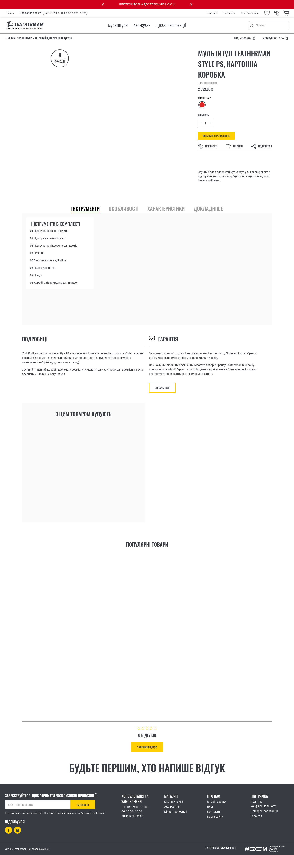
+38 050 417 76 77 (30, 13)
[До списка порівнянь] (74, 502)
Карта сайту (215, 816)
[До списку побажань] (64, 501)
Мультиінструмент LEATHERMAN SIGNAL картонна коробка (84, 668)
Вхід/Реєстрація (250, 13)
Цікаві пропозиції (171, 25)
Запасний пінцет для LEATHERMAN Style (54, 480)
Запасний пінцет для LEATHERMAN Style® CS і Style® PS (112, 480)
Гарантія (256, 816)
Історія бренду (216, 801)
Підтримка (229, 13)
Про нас (212, 13)
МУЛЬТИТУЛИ (118, 25)
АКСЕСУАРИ (142, 25)
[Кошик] (286, 13)
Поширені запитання (264, 811)
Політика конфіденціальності (263, 804)
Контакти (213, 811)
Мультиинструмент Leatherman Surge (190, 666)
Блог (210, 806)
